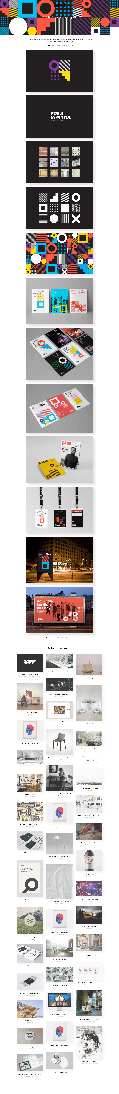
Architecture (89, 725)
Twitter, (58, 45)
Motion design (30, 769)
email (72, 45)
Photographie (89, 680)
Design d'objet (59, 760)
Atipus (62, 39)
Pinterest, (63, 45)
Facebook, (53, 45)
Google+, (68, 45)
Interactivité (32, 676)
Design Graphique (23, 676)
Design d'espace (83, 763)
